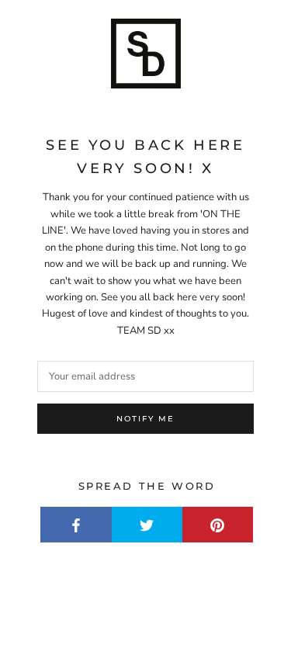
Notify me (145, 419)
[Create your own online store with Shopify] (240, 596)
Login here (227, 623)
